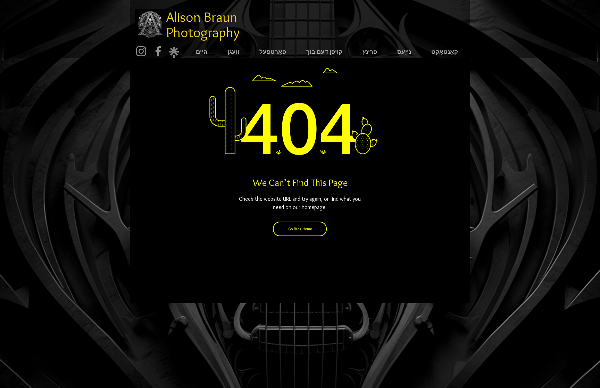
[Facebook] (158, 51)
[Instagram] (141, 51)
